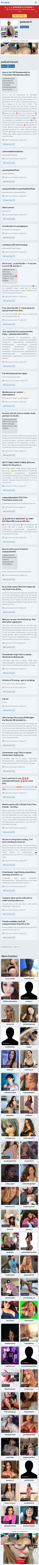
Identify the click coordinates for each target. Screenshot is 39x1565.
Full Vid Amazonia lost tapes (14, 373)
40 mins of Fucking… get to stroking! (18, 680)
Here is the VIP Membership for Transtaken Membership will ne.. (16, 73)
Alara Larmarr (8, 207)
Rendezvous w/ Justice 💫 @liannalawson (14, 393)
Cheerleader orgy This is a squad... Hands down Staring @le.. (17, 655)
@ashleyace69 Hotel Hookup (14, 245)
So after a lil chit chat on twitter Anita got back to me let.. (18, 414)
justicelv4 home (7, 947)
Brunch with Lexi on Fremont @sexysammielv (15, 550)
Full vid (5, 699)
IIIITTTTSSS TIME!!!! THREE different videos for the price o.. (18, 463)
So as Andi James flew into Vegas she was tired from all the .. (19, 587)
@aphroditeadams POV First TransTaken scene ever (14, 498)
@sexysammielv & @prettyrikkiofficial (18, 189)
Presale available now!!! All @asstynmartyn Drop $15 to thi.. (16, 922)
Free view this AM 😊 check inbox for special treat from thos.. (18, 309)
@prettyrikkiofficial (10, 170)
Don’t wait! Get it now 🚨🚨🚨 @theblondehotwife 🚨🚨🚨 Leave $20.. (17, 781)
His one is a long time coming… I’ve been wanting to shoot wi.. (17, 840)
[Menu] (36, 3)
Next (15, 947)
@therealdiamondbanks (12, 151)
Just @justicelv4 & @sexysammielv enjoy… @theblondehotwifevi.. (17, 332)
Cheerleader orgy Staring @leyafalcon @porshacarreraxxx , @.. (19, 873)
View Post (9, 144)
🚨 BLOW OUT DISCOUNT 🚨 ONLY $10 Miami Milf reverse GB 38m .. (18, 519)
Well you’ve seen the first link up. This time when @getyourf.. (19, 620)
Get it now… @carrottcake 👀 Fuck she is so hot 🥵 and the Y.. (19, 264)
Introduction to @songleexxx (15, 226)
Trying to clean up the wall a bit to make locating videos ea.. (17, 899)
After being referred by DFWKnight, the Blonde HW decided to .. (18, 718)
